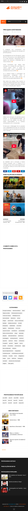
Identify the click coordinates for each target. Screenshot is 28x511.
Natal (23, 310)
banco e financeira (19, 320)
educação (21, 333)
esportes (5, 340)
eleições (5, 335)
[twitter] (22, 1)
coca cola (18, 328)
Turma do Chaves (7, 315)
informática (10, 345)
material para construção (17, 353)
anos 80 (10, 403)
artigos (14, 31)
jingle (23, 345)
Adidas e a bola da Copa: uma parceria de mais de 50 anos (12, 212)
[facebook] (20, 1)
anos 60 (21, 400)
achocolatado (6, 318)
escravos (21, 338)
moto (15, 356)
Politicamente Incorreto (16, 313)
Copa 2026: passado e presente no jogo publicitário (13, 185)
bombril (20, 323)
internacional (18, 345)
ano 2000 (5, 397)
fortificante (21, 340)
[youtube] (26, 1)
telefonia (14, 358)
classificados (11, 328)
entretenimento (14, 338)
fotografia (5, 343)
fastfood (11, 340)
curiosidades (21, 330)
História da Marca (16, 310)
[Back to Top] (14, 509)
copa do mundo (6, 330)
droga (16, 333)
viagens (4, 363)
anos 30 (4, 400)
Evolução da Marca (7, 310)
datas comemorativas (8, 333)
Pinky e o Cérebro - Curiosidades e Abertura (16, 433)
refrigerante (21, 356)
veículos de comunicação (14, 361)
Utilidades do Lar (16, 315)
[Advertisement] (14, 234)
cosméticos (14, 330)
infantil (4, 345)
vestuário (5, 361)
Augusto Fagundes (21, 46)
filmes (15, 340)
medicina (5, 356)
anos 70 (4, 403)
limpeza (14, 348)
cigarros (4, 328)
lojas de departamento (8, 350)
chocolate (19, 325)
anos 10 (10, 397)
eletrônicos (20, 335)
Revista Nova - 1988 (15, 420)
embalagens (5, 338)
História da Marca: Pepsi (15, 481)
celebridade (12, 325)
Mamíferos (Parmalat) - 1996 (17, 426)
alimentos (13, 318)
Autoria (4, 449)
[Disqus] (14, 268)
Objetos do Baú (6, 313)
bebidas (4, 323)
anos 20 (22, 397)
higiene (16, 343)
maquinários (18, 350)
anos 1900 (16, 397)
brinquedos (5, 325)
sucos (8, 358)
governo (11, 343)
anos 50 (15, 400)
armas (18, 318)
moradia (10, 356)
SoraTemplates (11, 504)
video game (10, 363)
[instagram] (24, 1)
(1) (12, 61)
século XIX (21, 403)
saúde (4, 358)
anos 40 (10, 400)
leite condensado (7, 348)
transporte (20, 358)
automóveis (10, 320)
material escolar (6, 353)
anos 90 (15, 403)
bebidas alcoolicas (12, 323)
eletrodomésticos (12, 335)
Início (3, 21)
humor (21, 343)
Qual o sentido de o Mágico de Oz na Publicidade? (14, 198)
